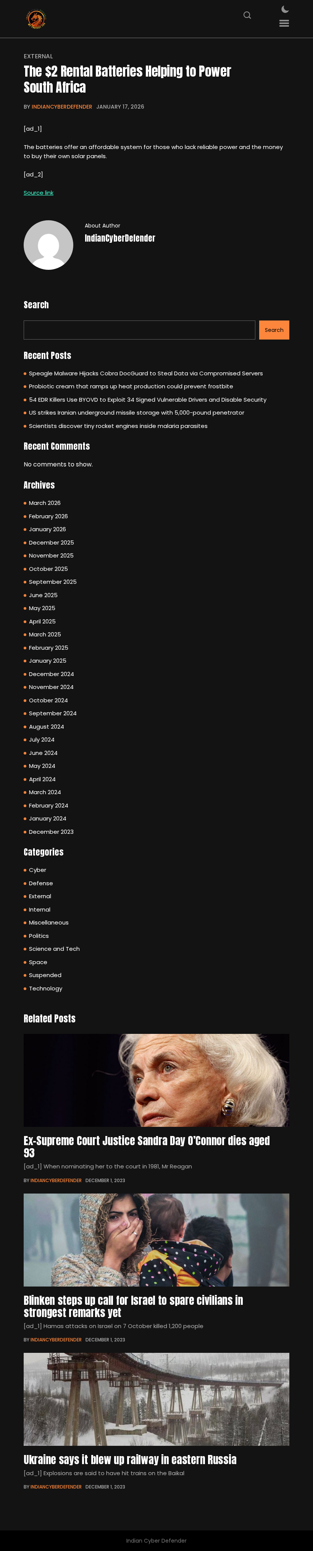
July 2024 (42, 739)
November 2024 (51, 687)
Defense (41, 883)
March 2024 (45, 792)
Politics (39, 936)
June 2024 (43, 753)
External (38, 56)
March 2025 (45, 634)
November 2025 (51, 555)
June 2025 (43, 595)
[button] (284, 23)
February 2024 (48, 805)
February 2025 (48, 648)
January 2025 (47, 661)
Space (38, 962)
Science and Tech (54, 949)
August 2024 (46, 727)
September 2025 (53, 582)
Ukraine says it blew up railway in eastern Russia (130, 1459)
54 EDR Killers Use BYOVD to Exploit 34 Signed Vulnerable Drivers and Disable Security (147, 400)
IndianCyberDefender (62, 107)
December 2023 (51, 832)
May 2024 (42, 766)
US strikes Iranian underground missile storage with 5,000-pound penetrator (136, 413)
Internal (39, 909)
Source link (38, 193)
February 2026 (48, 516)
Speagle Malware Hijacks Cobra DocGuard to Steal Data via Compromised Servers (146, 373)
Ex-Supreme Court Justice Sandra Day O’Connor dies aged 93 (147, 1146)
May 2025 (42, 608)
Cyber (37, 870)
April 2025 (42, 621)
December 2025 (51, 542)
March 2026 (45, 503)
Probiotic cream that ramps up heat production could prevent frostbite (131, 386)
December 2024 (51, 674)
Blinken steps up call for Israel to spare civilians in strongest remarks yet (133, 1306)
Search (36, 304)
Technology (45, 988)
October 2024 (48, 700)
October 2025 (48, 569)
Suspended (45, 975)
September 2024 (53, 713)
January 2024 (47, 818)
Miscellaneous (49, 922)
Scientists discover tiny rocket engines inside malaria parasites (118, 426)
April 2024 (42, 779)
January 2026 (47, 529)
